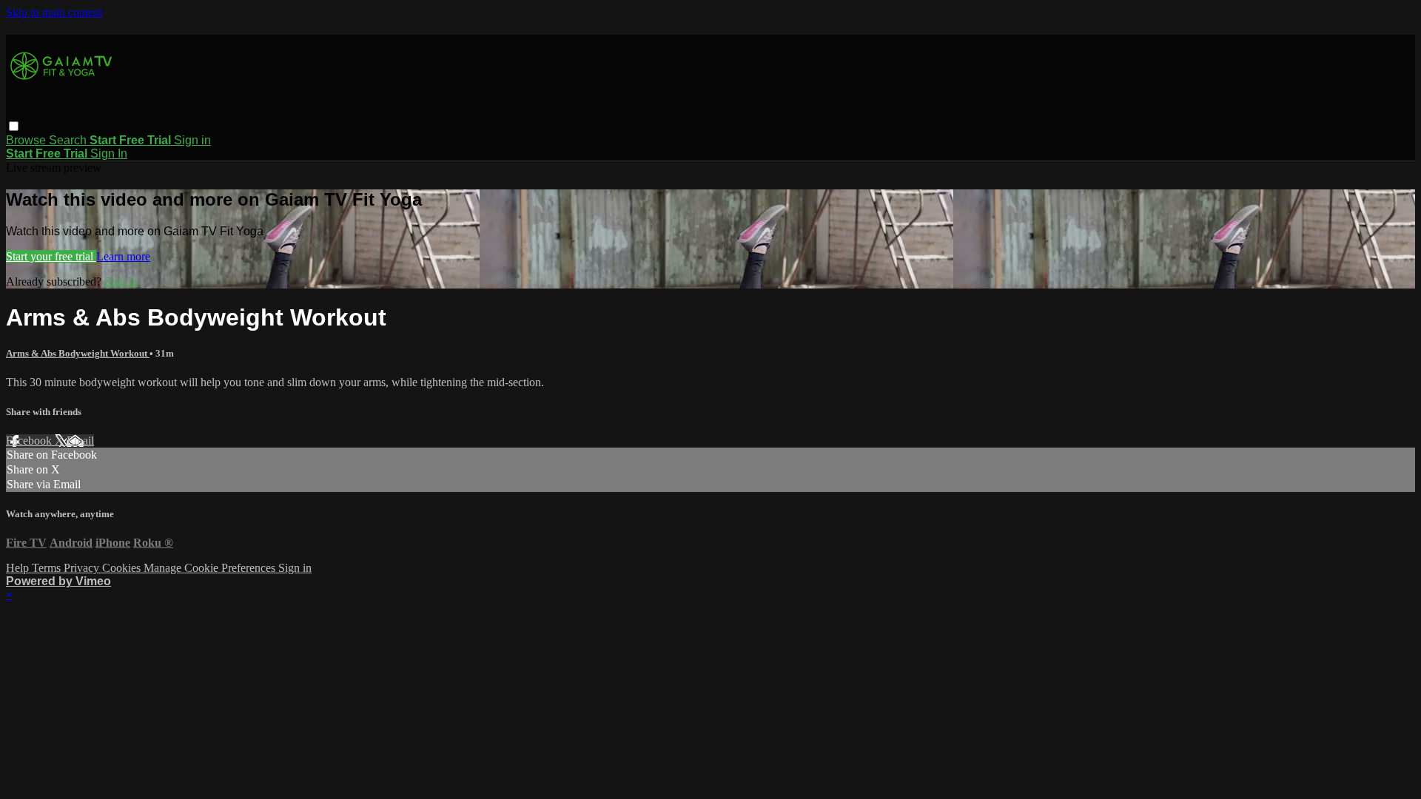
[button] (14, 126)
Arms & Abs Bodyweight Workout (78, 353)
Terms (48, 568)
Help (19, 568)
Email (80, 440)
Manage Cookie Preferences (211, 568)
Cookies (123, 568)
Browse (27, 140)
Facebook (30, 440)
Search (69, 140)
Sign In (108, 153)
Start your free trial (51, 256)
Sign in (192, 140)
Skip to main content (54, 12)
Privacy (83, 568)
